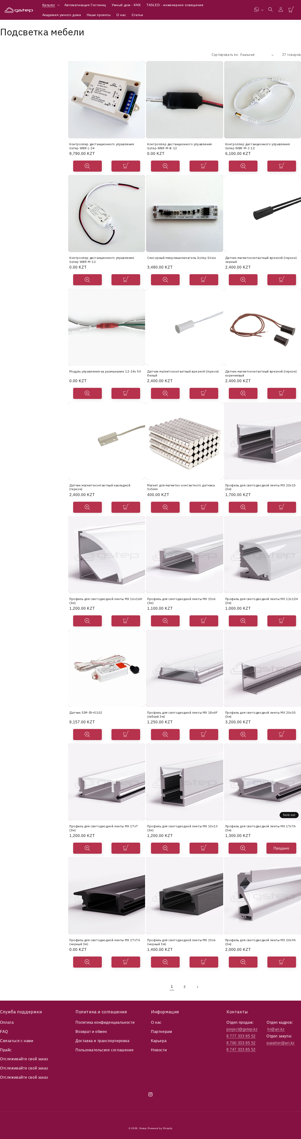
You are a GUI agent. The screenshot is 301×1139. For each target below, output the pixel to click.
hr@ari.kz (276, 1029)
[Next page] (197, 987)
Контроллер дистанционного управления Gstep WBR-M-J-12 (257, 146)
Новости (159, 1050)
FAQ (4, 1032)
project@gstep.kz (242, 1029)
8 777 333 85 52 (241, 1036)
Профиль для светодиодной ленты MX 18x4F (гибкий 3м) (182, 714)
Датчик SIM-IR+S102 (85, 713)
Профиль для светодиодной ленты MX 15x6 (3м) (181, 601)
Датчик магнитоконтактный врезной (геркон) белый (183, 373)
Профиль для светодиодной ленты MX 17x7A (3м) (260, 828)
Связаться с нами (16, 1041)
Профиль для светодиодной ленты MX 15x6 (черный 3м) (181, 942)
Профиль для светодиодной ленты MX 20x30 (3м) (260, 714)
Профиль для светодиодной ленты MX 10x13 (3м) (182, 828)
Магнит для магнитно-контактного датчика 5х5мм (181, 487)
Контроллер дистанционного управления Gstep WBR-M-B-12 (179, 146)
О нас (156, 1022)
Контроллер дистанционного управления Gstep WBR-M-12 (101, 259)
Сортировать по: (225, 55)
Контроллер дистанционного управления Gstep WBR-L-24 (101, 146)
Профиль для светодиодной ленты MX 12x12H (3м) (261, 601)
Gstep (143, 1128)
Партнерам (161, 1032)
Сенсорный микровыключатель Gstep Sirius (181, 258)
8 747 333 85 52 (241, 1050)
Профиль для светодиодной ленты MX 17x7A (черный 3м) (104, 942)
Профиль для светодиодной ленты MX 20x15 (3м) (260, 487)
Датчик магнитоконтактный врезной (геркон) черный (261, 259)
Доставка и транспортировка (102, 1041)
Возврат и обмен (91, 1032)
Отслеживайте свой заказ (24, 1059)
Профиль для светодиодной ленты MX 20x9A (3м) (260, 942)
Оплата (7, 1022)
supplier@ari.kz (280, 1043)
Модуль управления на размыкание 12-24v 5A (105, 371)
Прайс (6, 1050)
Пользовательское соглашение (104, 1050)
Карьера (158, 1041)
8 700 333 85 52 (241, 1043)
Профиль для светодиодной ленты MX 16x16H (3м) (105, 601)
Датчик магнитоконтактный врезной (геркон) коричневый (261, 373)
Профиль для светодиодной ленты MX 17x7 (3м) (103, 828)
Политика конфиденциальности (105, 1022)
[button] (51, 5)
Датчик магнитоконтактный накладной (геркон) (99, 487)
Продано (281, 848)
